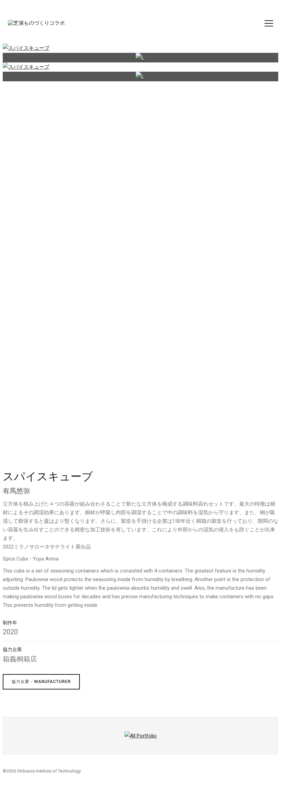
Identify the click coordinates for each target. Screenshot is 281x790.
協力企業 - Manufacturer (41, 681)
